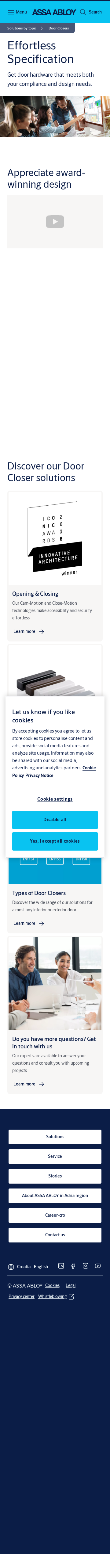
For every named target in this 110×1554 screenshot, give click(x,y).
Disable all (54, 819)
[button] (95, 12)
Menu (21, 12)
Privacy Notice (39, 775)
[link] (26, 28)
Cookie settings (55, 799)
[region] (55, 777)
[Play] (55, 222)
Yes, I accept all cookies (55, 841)
